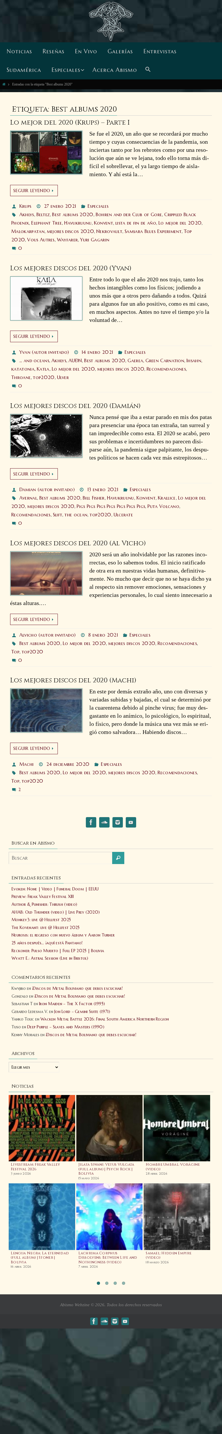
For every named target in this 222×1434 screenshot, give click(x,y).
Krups (25, 206)
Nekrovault (109, 231)
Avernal (28, 498)
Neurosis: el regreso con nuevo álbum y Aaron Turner (63, 935)
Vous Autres (41, 240)
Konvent (103, 223)
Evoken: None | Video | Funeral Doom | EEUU (55, 889)
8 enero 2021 (103, 635)
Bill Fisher (94, 498)
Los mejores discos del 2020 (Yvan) (71, 268)
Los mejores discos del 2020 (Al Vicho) (78, 543)
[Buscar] (118, 858)
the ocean (75, 515)
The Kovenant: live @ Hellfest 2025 (46, 927)
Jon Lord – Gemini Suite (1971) (82, 1011)
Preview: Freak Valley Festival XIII (43, 896)
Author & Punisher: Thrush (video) (44, 904)
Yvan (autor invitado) (44, 352)
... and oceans (34, 360)
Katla (43, 369)
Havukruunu (77, 223)
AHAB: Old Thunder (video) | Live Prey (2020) (56, 912)
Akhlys (26, 214)
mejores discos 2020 (70, 231)
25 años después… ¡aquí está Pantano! (47, 942)
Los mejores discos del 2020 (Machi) (73, 680)
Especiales (98, 206)
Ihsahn (193, 360)
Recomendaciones (166, 369)
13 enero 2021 (102, 489)
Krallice (167, 498)
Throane (21, 377)
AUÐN (75, 360)
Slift (57, 515)
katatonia (22, 369)
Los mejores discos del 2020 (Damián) (75, 406)
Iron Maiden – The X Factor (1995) (72, 1003)
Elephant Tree (46, 223)
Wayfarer (67, 240)
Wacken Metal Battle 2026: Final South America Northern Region (104, 1019)
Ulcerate (123, 515)
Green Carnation (164, 360)
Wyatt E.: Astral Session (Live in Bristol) (50, 958)
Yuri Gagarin (94, 240)
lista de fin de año (135, 223)
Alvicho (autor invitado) (47, 635)
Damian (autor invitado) (47, 489)
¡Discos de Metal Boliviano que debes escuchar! (77, 988)
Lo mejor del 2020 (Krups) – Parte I (70, 122)
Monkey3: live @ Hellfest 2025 (41, 919)
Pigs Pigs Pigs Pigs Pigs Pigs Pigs (111, 506)
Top (15, 652)
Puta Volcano (163, 506)
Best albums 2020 (72, 214)
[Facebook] (91, 823)
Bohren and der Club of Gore (129, 214)
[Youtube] (131, 823)
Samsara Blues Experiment (153, 231)
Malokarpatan (28, 231)
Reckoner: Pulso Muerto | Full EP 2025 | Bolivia (58, 950)
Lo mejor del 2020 (179, 223)
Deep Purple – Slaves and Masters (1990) (65, 1027)
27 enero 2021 (60, 206)
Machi (26, 764)
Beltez (43, 214)
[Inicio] (3, 84)
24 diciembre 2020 (67, 764)
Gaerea (135, 360)
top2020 (43, 377)
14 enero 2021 (97, 352)
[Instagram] (117, 823)
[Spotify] (104, 823)
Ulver (63, 377)
